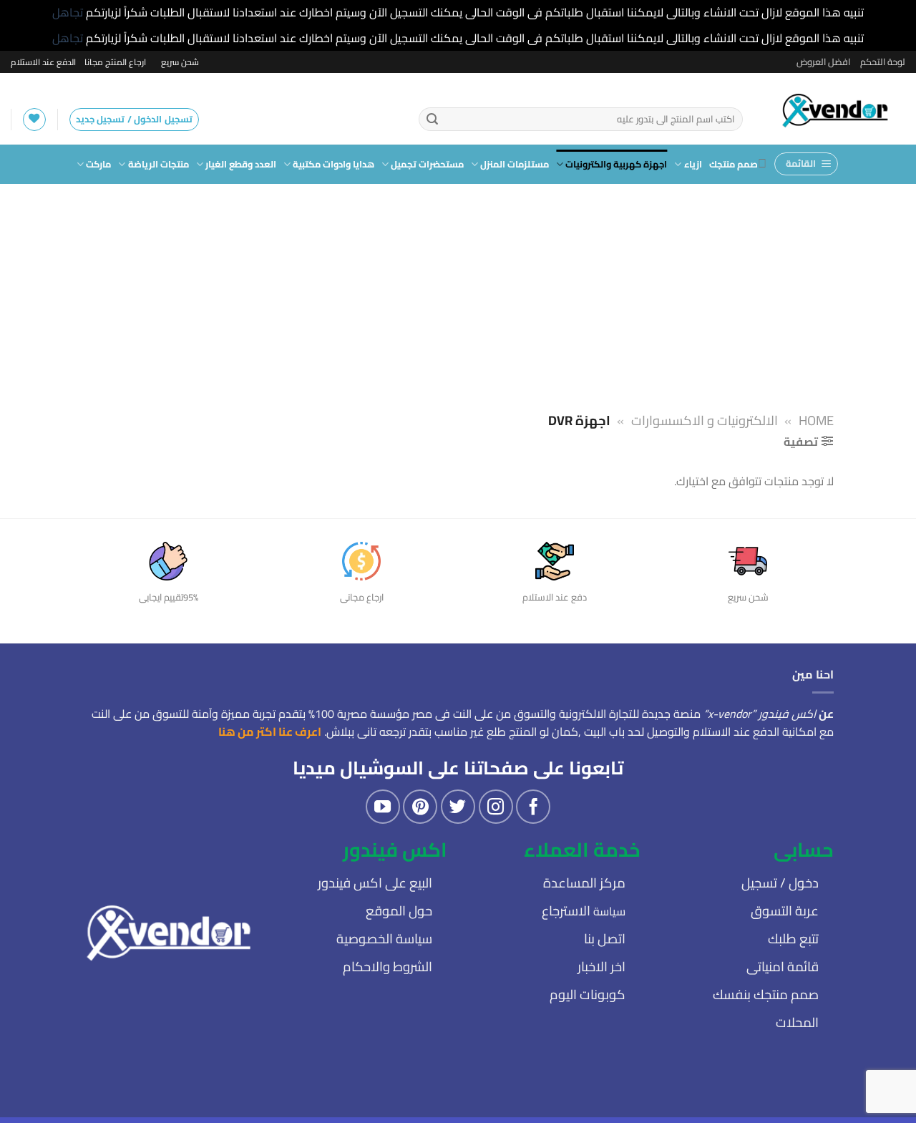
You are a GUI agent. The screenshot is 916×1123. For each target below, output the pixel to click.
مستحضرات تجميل (427, 163)
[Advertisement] (458, 291)
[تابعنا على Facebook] (533, 806)
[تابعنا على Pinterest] (420, 806)
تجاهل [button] (67, 12)
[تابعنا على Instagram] (496, 806)
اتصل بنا (604, 938)
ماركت (98, 163)
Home (816, 420)
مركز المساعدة (584, 882)
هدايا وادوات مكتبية (333, 163)
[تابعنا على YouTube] (383, 806)
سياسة (583, 911)
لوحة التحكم (882, 61)
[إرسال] (432, 119)
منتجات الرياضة (158, 163)
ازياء (692, 163)
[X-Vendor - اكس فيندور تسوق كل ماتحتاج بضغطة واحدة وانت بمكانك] (834, 108)
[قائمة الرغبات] (34, 119)
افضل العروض (823, 61)
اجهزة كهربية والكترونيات (616, 163)
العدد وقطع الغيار (240, 163)
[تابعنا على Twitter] (458, 806)
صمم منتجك (733, 163)
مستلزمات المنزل (514, 163)
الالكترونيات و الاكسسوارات (704, 420)
